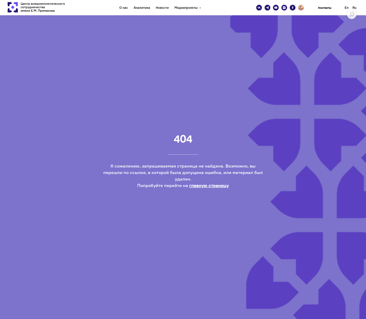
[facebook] (292, 8)
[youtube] (276, 8)
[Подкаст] (301, 8)
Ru (354, 8)
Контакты (324, 7)
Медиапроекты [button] (186, 8)
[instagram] (284, 8)
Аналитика (142, 8)
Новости (162, 8)
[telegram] (267, 8)
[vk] (259, 8)
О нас (123, 8)
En (347, 8)
